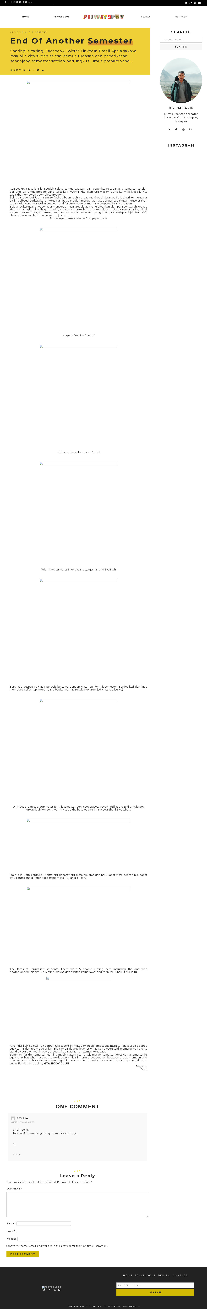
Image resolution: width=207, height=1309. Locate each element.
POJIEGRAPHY (131, 1306)
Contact (181, 17)
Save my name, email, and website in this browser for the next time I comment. (58, 1245)
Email (10, 1231)
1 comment (39, 32)
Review (145, 17)
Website (11, 1238)
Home (25, 17)
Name (11, 1223)
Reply (16, 1154)
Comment (14, 1188)
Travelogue (62, 17)
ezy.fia (22, 1118)
